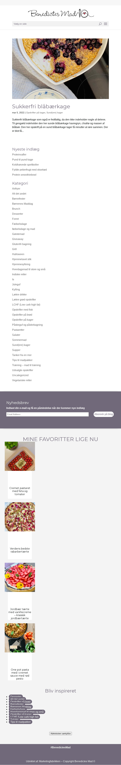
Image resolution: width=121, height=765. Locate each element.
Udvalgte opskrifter (22, 370)
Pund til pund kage (22, 159)
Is (13, 279)
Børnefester (18, 198)
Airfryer (16, 188)
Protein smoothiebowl (24, 174)
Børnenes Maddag (22, 203)
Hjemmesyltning (21, 264)
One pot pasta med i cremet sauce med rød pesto (19, 674)
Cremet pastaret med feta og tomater (19, 491)
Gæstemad (18, 234)
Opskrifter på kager (35, 112)
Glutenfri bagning (21, 244)
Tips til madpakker (22, 360)
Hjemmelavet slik (21, 259)
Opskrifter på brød (22, 314)
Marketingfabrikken (49, 761)
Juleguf (16, 284)
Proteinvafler (19, 154)
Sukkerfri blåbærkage (41, 106)
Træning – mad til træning (26, 365)
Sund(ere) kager (54, 112)
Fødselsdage (19, 224)
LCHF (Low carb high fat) (26, 304)
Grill (14, 249)
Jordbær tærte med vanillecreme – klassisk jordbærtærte (19, 614)
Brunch (16, 208)
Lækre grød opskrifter (24, 299)
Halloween (18, 254)
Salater (16, 335)
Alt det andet (19, 193)
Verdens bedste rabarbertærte (20, 550)
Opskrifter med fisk (22, 309)
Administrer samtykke (61, 733)
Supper (16, 350)
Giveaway (17, 239)
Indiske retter (19, 274)
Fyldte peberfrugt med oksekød (29, 169)
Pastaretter (18, 330)
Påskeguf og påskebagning (27, 324)
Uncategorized (20, 375)
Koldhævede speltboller (25, 164)
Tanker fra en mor (22, 355)
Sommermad (19, 340)
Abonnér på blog (103, 414)
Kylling (16, 289)
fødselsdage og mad (23, 229)
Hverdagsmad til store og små (28, 269)
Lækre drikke (19, 294)
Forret (15, 219)
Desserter (17, 213)
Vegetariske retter (22, 380)
